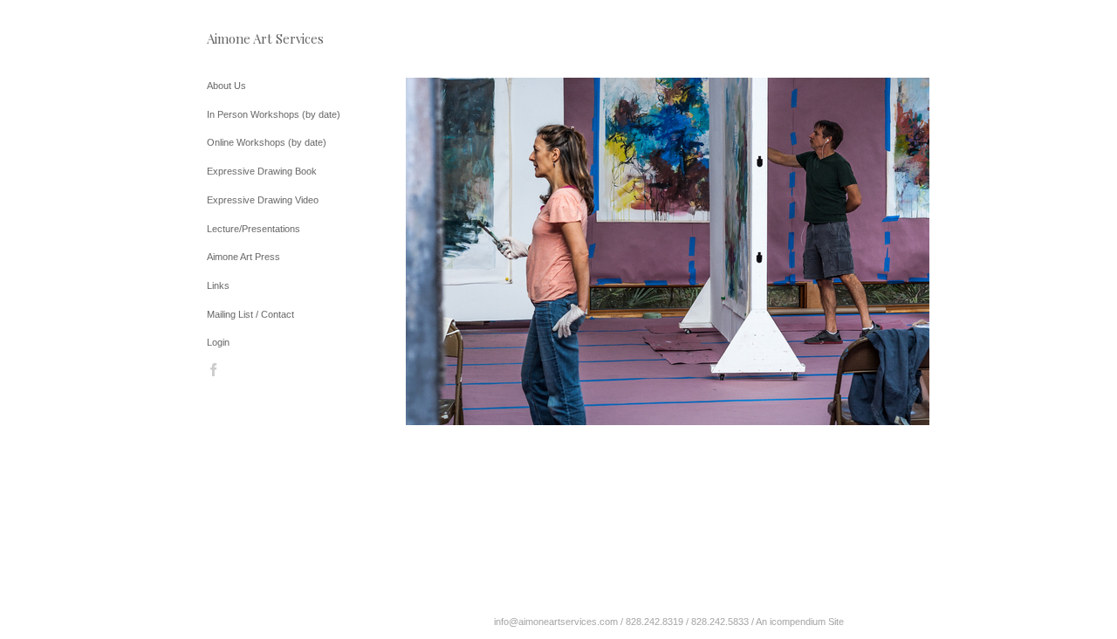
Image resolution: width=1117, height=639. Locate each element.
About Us (226, 85)
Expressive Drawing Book (262, 171)
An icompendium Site (800, 621)
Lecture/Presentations (253, 228)
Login (218, 342)
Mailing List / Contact (250, 314)
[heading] (250, 39)
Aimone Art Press (243, 256)
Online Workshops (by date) (266, 142)
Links (218, 285)
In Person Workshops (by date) (273, 114)
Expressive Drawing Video (263, 200)
